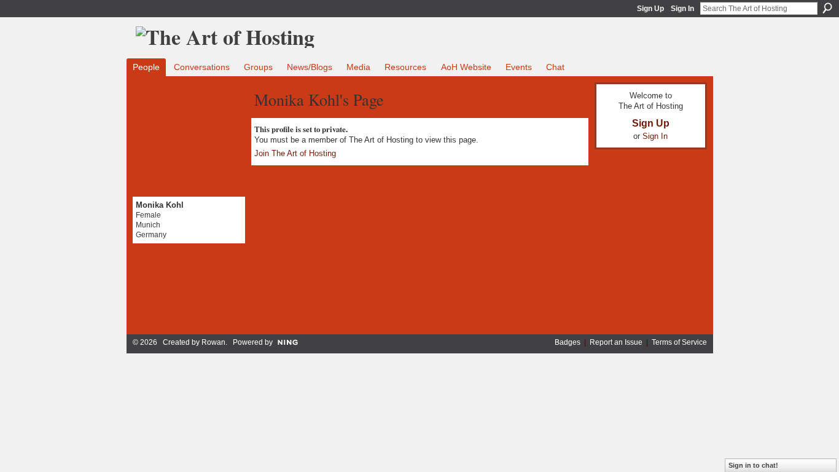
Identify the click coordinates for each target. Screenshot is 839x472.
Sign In (682, 8)
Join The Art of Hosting (295, 153)
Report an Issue (616, 342)
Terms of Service (679, 342)
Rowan (213, 342)
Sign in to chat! (753, 465)
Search (827, 8)
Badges (567, 342)
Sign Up (650, 8)
